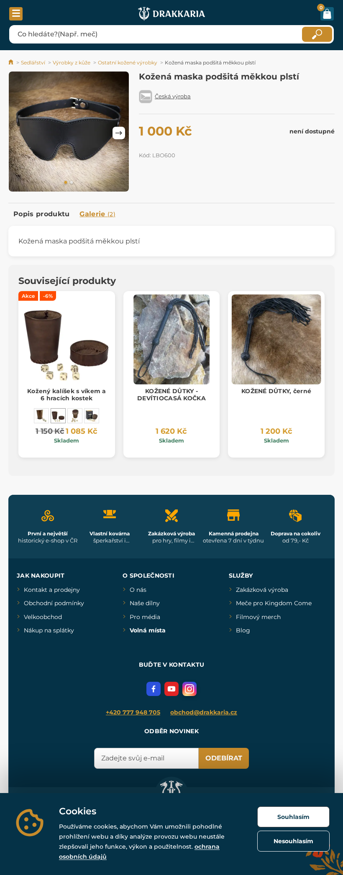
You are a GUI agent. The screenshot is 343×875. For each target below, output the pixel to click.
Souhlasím (293, 817)
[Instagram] (189, 689)
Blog (243, 630)
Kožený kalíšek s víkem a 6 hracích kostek (66, 394)
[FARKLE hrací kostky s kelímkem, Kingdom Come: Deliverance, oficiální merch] (91, 415)
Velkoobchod (43, 617)
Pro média (145, 617)
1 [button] (65, 182)
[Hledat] (317, 34)
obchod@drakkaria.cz (203, 712)
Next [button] (119, 133)
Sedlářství (33, 62)
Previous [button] (19, 133)
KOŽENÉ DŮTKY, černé (276, 391)
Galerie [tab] (97, 214)
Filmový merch (258, 617)
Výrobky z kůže (71, 62)
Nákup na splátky (49, 630)
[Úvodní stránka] (11, 62)
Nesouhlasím (293, 841)
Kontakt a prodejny (52, 590)
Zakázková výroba (262, 590)
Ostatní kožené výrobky (127, 62)
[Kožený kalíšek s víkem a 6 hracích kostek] (58, 415)
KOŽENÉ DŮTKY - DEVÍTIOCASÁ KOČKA (171, 394)
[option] (69, 133)
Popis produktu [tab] (41, 214)
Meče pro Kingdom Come (274, 603)
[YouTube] (171, 689)
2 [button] (71, 182)
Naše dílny (145, 603)
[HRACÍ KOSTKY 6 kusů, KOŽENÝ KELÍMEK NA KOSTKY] (41, 415)
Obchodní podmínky (54, 603)
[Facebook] (153, 689)
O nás (138, 590)
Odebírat (223, 758)
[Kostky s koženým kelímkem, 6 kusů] (74, 415)
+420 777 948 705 (133, 712)
